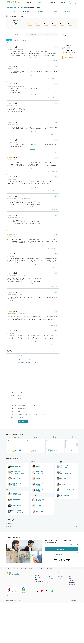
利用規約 (36, 579)
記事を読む (60, 578)
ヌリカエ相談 (49, 582)
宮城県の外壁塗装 (16, 568)
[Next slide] (77, 444)
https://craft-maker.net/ (23, 359)
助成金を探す (60, 576)
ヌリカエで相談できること (70, 544)
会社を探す (60, 574)
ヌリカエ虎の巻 (50, 583)
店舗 (70, 578)
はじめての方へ (38, 573)
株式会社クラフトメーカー (16, 7)
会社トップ (12, 12)
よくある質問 (37, 575)
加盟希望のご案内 (72, 584)
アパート (70, 576)
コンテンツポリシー (38, 577)
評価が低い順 (25, 40)
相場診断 (48, 574)
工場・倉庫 (71, 580)
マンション (71, 574)
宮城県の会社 (9, 523)
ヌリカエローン (50, 580)
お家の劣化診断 (50, 578)
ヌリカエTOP (8, 568)
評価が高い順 (17, 40)
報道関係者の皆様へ (18, 600)
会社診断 (48, 576)
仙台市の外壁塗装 (24, 568)
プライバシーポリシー (39, 581)
